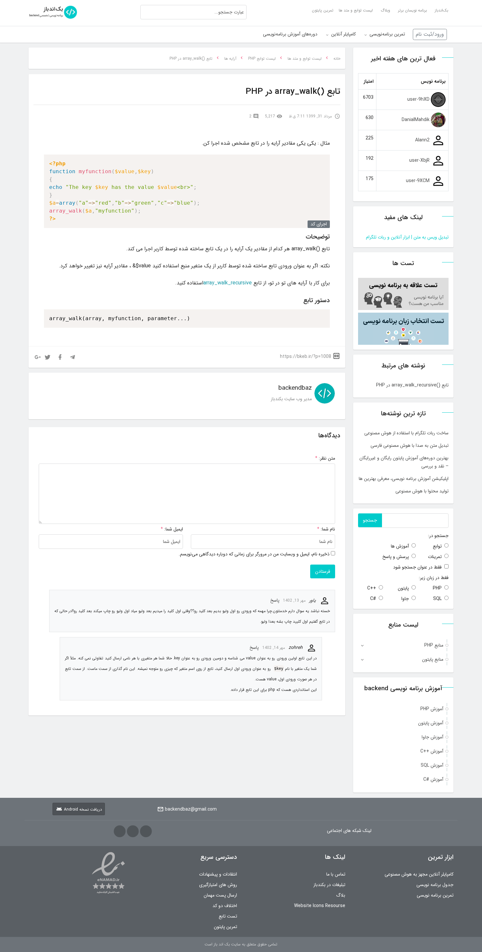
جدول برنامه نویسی (434, 884)
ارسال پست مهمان (220, 895)
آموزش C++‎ (431, 751)
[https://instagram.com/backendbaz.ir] (120, 831)
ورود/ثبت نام (430, 34)
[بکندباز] (53, 10)
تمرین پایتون (225, 926)
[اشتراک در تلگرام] (72, 357)
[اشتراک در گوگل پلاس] (37, 357)
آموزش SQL (432, 765)
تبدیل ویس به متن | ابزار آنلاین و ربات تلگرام (407, 237)
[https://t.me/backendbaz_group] (133, 831)
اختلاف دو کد (224, 905)
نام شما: (328, 529)
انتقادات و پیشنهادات (218, 874)
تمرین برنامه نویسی (435, 895)
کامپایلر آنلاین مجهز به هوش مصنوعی (419, 874)
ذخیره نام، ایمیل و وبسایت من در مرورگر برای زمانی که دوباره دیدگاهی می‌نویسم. (254, 554)
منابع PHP (433, 645)
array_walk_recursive (227, 283)
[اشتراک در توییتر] (47, 357)
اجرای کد (319, 224)
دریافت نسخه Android (83, 809)
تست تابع (228, 916)
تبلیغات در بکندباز (329, 884)
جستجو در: (438, 535)
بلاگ (340, 895)
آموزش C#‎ (433, 779)
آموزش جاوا (432, 737)
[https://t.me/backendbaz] (146, 831)
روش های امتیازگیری (218, 884)
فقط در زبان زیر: (434, 577)
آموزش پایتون (430, 723)
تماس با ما (335, 874)
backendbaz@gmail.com (191, 809)
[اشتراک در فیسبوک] (60, 357)
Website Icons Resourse (319, 905)
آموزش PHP (431, 709)
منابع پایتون (432, 659)
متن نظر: (325, 458)
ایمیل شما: (173, 529)
